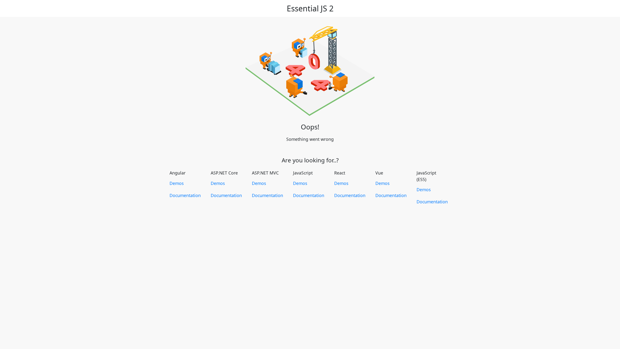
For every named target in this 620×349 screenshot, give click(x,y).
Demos (177, 183)
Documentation (185, 195)
